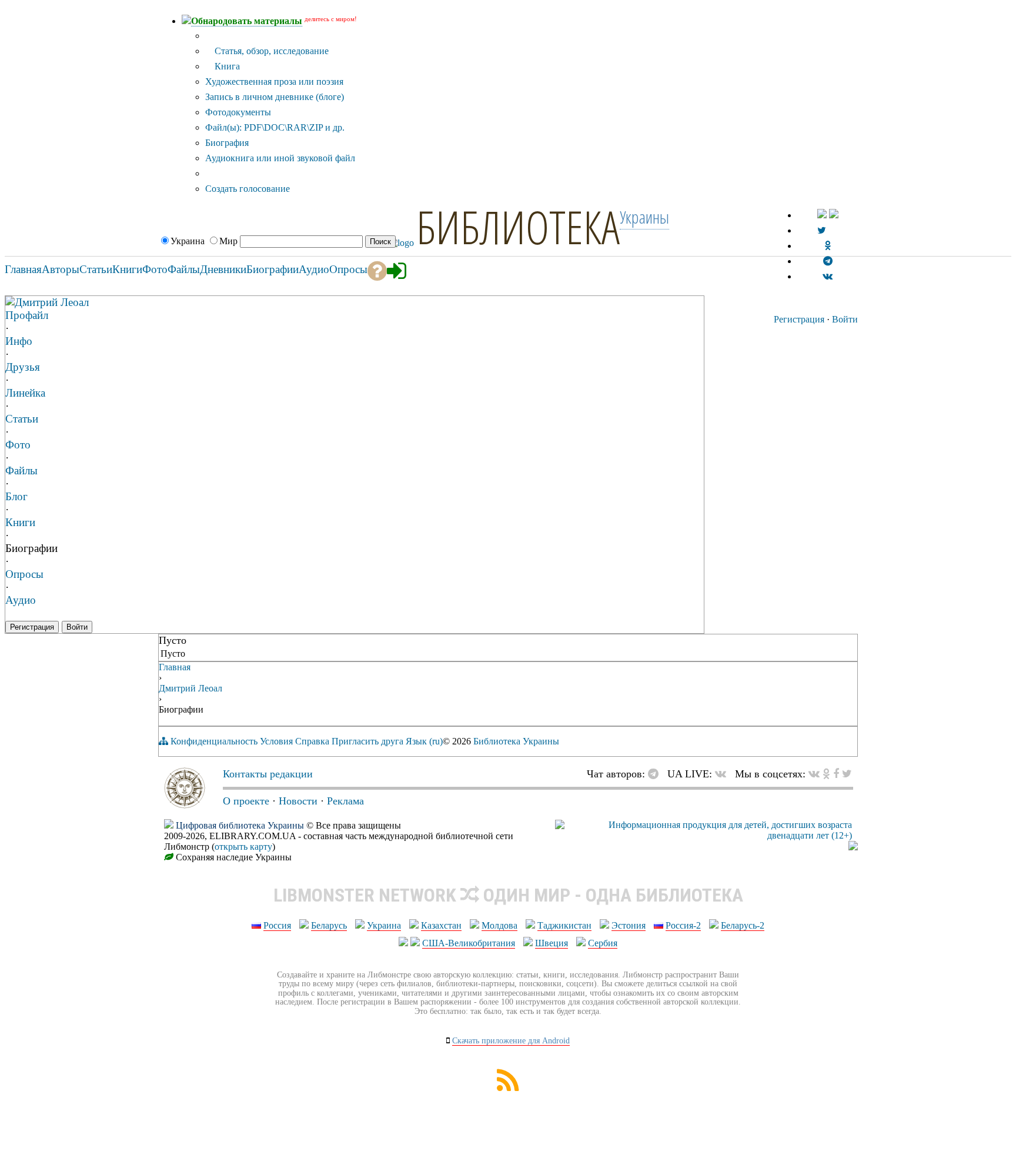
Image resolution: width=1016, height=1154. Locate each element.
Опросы (24, 574)
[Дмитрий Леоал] (10, 301)
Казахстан (441, 925)
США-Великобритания (468, 943)
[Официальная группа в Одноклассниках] (827, 246)
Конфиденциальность (214, 741)
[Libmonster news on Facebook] (836, 774)
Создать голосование (247, 189)
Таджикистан (564, 925)
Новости (298, 801)
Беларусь (329, 925)
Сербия (602, 943)
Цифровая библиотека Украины (240, 825)
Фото (18, 444)
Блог (16, 496)
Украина (384, 925)
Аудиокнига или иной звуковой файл (280, 158)
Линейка (25, 393)
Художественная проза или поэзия (274, 82)
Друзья (22, 367)
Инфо (18, 341)
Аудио (20, 600)
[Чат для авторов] (656, 774)
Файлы (21, 470)
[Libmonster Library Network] (853, 847)
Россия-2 (683, 925)
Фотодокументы (238, 112)
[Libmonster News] (847, 774)
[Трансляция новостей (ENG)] (821, 230)
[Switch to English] (833, 215)
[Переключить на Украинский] (822, 215)
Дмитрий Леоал (52, 302)
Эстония (628, 925)
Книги (20, 522)
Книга (226, 66)
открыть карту (243, 847)
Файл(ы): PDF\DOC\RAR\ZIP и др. (275, 127)
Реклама (345, 801)
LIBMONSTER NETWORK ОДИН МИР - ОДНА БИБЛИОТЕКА (508, 895)
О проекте (246, 801)
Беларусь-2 (742, 925)
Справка (312, 741)
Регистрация (799, 319)
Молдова (499, 925)
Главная (174, 667)
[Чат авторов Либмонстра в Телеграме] (828, 261)
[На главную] (184, 805)
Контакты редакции (268, 774)
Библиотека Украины (516, 741)
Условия (276, 741)
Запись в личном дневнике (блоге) (274, 97)
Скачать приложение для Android (511, 1040)
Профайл (26, 315)
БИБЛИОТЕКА (518, 226)
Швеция (551, 943)
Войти (845, 319)
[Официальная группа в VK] (828, 276)
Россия (277, 925)
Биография (227, 143)
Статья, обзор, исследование (270, 51)
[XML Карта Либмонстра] (508, 1088)
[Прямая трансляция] (723, 774)
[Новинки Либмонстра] (826, 774)
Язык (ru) (424, 741)
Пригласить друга (367, 741)
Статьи (21, 419)
